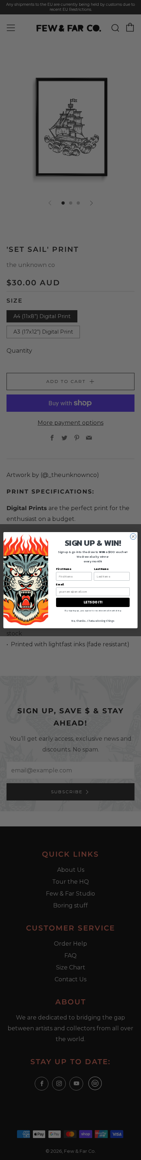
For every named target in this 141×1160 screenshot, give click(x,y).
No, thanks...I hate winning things (92, 621)
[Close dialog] (133, 536)
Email (60, 584)
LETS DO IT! (93, 601)
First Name (63, 569)
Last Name (101, 569)
